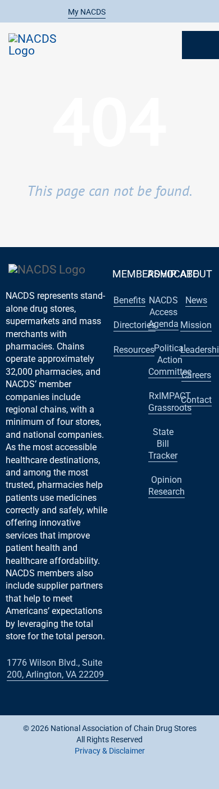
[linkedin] (118, 776)
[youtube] (100, 776)
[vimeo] (154, 776)
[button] (81, 12)
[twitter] (82, 776)
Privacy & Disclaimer (110, 750)
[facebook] (64, 776)
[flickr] (136, 776)
